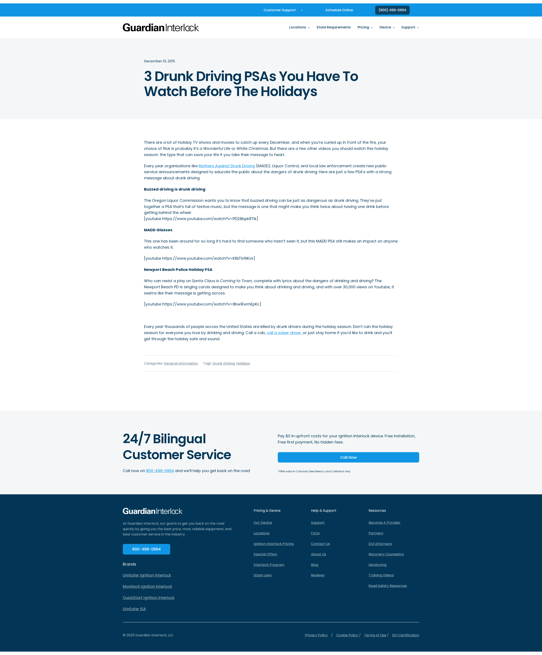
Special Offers (265, 554)
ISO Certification (405, 635)
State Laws (263, 575)
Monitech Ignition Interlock (147, 586)
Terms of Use (375, 635)
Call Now (348, 457)
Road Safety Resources (388, 585)
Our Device (263, 522)
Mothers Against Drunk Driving (227, 166)
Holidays (243, 363)
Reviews (317, 575)
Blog (314, 564)
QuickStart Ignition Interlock (148, 597)
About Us (318, 554)
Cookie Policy (347, 635)
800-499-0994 (160, 470)
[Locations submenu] (309, 27)
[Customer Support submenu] (302, 10)
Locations (262, 533)
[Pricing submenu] (372, 27)
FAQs (315, 533)
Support (318, 522)
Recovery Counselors (386, 554)
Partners (376, 533)
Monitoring (377, 564)
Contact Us (320, 543)
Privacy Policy (316, 635)
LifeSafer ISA (134, 609)
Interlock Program (269, 564)
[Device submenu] (394, 27)
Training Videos (381, 575)
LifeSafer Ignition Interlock (147, 575)
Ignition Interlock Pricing (274, 543)
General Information (181, 363)
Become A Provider (385, 522)
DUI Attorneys (380, 543)
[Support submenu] (418, 27)
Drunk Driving (224, 363)
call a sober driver (284, 332)
